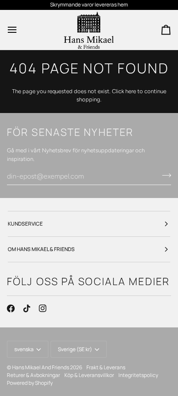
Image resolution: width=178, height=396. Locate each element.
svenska (24, 349)
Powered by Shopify (30, 383)
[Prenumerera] (164, 175)
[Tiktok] (26, 308)
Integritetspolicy (138, 375)
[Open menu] (20, 30)
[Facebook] (11, 308)
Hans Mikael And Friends (40, 367)
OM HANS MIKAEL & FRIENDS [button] (41, 249)
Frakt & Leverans (105, 367)
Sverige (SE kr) (75, 349)
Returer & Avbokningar (33, 375)
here (130, 91)
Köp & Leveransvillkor (89, 375)
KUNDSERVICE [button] (25, 223)
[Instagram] (43, 308)
